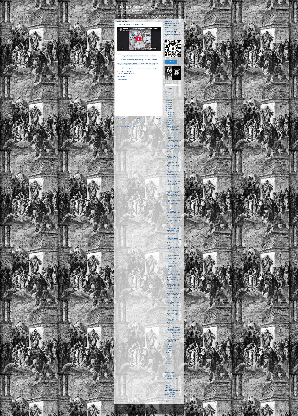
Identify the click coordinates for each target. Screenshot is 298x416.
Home (118, 15)
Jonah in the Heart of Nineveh (132, 7)
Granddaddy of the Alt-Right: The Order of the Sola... (174, 228)
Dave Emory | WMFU (161, 15)
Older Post (157, 119)
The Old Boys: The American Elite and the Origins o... (173, 319)
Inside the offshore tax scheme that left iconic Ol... (173, 266)
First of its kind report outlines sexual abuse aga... (173, 255)
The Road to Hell (141, 17)
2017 (167, 355)
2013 (167, 363)
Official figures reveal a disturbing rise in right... (173, 270)
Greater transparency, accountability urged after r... (174, 239)
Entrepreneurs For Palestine (171, 378)
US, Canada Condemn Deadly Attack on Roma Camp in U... (173, 171)
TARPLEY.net (168, 385)
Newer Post (121, 119)
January (169, 352)
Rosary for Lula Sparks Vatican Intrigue (172, 251)
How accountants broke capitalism (173, 149)
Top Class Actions (169, 398)
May (168, 344)
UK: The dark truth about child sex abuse (173, 177)
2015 (167, 359)
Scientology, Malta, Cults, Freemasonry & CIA (173, 262)
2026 (167, 94)
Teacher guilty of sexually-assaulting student (173, 127)
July (168, 122)
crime (122, 73)
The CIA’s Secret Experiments (171, 323)
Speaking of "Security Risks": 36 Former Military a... (174, 274)
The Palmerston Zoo (174, 15)
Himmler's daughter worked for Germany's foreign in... (174, 133)
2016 (167, 357)
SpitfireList (167, 387)
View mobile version (139, 122)
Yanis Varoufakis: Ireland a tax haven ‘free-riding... (173, 231)
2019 (167, 108)
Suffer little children (172, 277)
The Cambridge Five (172, 174)
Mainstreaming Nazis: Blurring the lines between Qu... (174, 310)
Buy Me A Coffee (127, 15)
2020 (167, 106)
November (170, 114)
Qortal (166, 401)
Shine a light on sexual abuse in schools (172, 224)
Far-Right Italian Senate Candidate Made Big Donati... (173, 137)
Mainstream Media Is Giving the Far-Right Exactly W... (174, 330)
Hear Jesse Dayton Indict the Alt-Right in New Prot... (174, 336)
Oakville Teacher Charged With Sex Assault (173, 306)
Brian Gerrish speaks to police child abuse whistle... (173, 184)
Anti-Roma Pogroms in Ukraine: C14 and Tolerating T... (172, 290)
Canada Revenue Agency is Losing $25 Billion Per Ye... (174, 142)
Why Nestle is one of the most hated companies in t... (174, 235)
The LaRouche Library (170, 383)
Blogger (158, 412)
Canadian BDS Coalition (170, 376)
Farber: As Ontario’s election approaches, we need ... (174, 333)
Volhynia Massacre (169, 372)
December (170, 112)
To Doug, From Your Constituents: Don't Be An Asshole (174, 302)
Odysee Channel (138, 15)
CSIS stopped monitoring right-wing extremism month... (173, 205)
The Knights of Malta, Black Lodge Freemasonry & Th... (174, 294)
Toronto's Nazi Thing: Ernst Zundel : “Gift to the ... (174, 192)
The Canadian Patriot (170, 380)
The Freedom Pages (170, 396)
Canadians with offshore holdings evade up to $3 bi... (173, 153)
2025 (167, 96)
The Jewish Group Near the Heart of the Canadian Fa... (174, 281)
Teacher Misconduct (122, 17)
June (168, 124)
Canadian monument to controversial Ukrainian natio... (173, 285)
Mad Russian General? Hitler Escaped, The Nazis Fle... (174, 200)
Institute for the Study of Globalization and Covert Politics (172, 390)
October (169, 116)
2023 (167, 100)
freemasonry (127, 73)
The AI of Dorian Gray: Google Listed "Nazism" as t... (173, 315)
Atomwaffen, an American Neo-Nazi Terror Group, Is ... (174, 217)
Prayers (132, 17)
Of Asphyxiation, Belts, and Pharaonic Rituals (173, 221)
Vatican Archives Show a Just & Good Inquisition (173, 326)
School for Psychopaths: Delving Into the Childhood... (173, 340)
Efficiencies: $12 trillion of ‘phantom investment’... (173, 298)
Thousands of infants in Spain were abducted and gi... (174, 167)
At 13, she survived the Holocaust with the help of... (173, 195)
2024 (167, 98)
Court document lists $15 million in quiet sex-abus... (174, 146)
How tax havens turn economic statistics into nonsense (173, 212)
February (169, 350)
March (169, 348)
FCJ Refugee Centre (170, 392)
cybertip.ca (167, 400)
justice (132, 73)
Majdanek (167, 374)
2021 (167, 104)
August (169, 120)
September (170, 118)
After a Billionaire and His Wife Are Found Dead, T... (174, 130)
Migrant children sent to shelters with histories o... (174, 180)
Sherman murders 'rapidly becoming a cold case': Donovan (139, 59)
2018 (167, 110)
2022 (167, 102)
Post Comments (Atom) (129, 126)
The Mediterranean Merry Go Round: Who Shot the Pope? (173, 25)
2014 (167, 361)
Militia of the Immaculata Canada (173, 370)
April (168, 346)
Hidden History (149, 15)
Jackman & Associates (170, 394)
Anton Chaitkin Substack (170, 382)
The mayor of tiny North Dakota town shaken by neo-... (173, 157)
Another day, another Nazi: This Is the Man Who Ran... (173, 244)
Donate (172, 62)
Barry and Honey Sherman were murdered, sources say (139, 56)
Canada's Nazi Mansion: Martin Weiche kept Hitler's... (173, 162)
